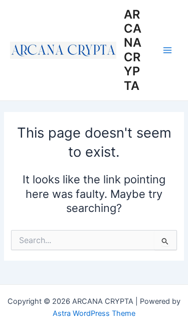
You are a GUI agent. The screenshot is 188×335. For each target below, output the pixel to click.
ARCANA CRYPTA (132, 50)
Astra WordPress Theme (94, 313)
